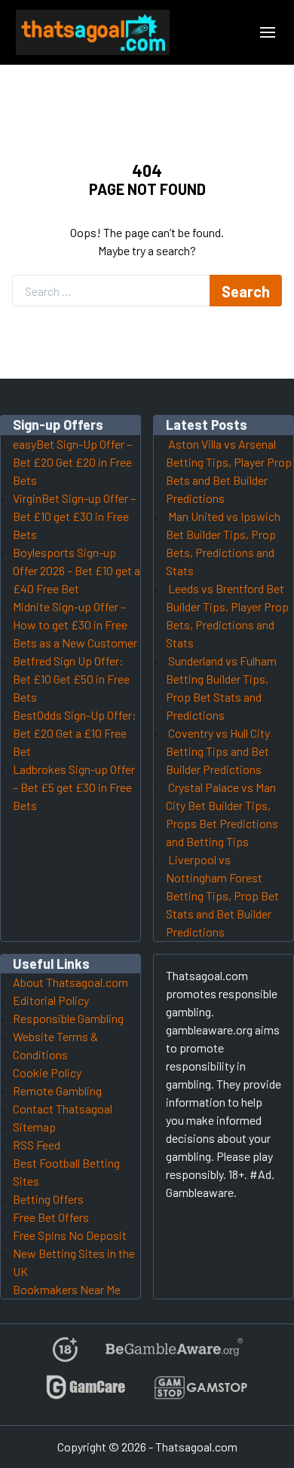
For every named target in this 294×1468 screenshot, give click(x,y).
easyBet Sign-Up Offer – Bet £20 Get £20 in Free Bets (72, 462)
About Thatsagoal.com (70, 982)
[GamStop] (200, 1394)
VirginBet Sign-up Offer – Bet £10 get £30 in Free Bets (74, 516)
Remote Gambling (57, 1090)
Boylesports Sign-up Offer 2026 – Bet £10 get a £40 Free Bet (76, 570)
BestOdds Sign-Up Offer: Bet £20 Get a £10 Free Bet (74, 733)
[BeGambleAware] (173, 1355)
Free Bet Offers (51, 1217)
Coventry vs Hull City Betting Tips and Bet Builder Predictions (218, 751)
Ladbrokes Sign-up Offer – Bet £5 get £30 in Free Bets (74, 787)
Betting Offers (48, 1199)
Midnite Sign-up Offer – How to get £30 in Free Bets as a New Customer (75, 624)
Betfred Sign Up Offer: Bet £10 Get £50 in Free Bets (71, 678)
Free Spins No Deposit (70, 1235)
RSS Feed (36, 1145)
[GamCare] (85, 1394)
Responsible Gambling (68, 1018)
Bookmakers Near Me (67, 1289)
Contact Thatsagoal (62, 1108)
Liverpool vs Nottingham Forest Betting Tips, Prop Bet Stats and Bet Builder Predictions (222, 895)
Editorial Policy (51, 1000)
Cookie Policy (47, 1072)
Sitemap (34, 1126)
